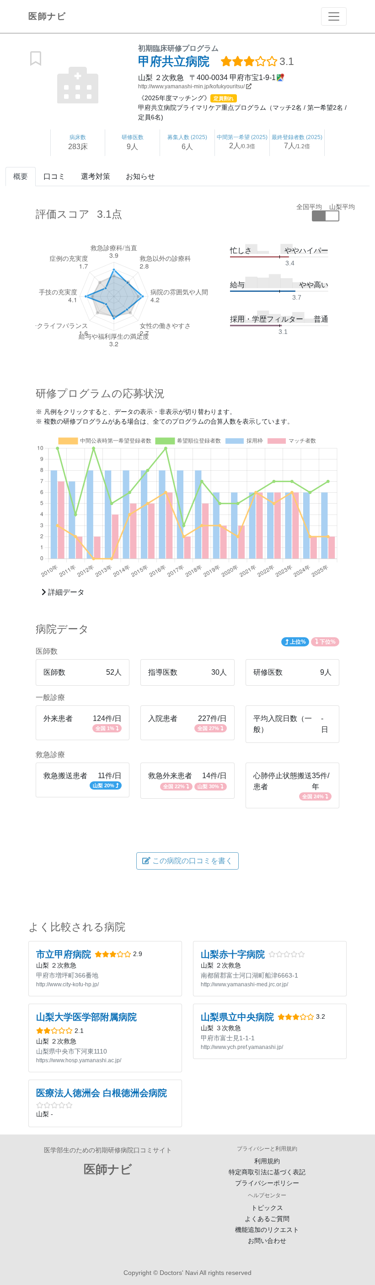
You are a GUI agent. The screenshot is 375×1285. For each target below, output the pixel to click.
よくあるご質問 (267, 1218)
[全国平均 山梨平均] (325, 215)
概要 (20, 176)
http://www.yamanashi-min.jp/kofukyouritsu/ (192, 86)
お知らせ (140, 176)
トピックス (267, 1207)
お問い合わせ (267, 1240)
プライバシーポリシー (267, 1183)
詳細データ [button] (65, 592)
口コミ (54, 176)
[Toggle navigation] (334, 16)
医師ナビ (47, 16)
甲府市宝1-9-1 (253, 77)
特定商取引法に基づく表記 (267, 1172)
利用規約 (267, 1161)
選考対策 (95, 176)
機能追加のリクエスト (267, 1229)
